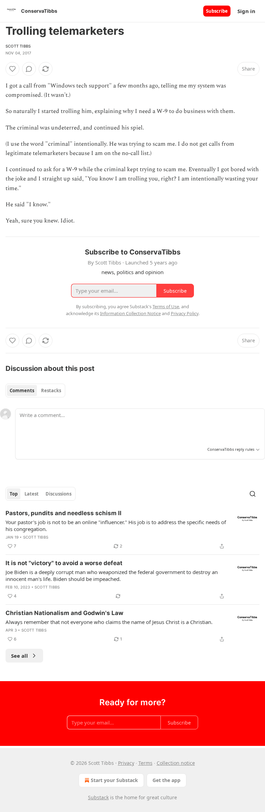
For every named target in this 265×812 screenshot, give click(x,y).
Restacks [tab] (51, 390)
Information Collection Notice (130, 313)
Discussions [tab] (58, 494)
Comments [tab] (22, 390)
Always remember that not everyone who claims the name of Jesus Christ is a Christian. (109, 621)
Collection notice (176, 763)
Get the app (166, 780)
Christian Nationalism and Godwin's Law (64, 613)
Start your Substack (114, 780)
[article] (132, 529)
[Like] (12, 69)
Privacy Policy (184, 313)
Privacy (126, 763)
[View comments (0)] (29, 69)
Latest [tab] (31, 494)
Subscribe (217, 11)
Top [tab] (14, 494)
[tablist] (35, 390)
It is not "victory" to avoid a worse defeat (64, 563)
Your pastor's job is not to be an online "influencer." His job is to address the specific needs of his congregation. (116, 525)
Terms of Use (166, 306)
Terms (145, 763)
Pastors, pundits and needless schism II (63, 513)
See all (19, 655)
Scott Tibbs (18, 46)
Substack (98, 797)
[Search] (252, 494)
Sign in (246, 11)
